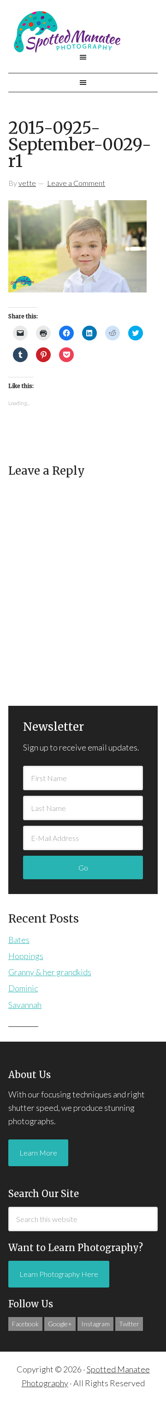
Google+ (60, 1324)
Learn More (38, 1152)
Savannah (25, 1005)
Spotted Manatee (83, 32)
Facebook (25, 1324)
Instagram (95, 1324)
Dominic (23, 988)
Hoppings (25, 956)
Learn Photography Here (58, 1274)
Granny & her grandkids (49, 972)
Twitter (129, 1324)
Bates (19, 940)
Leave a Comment (76, 183)
